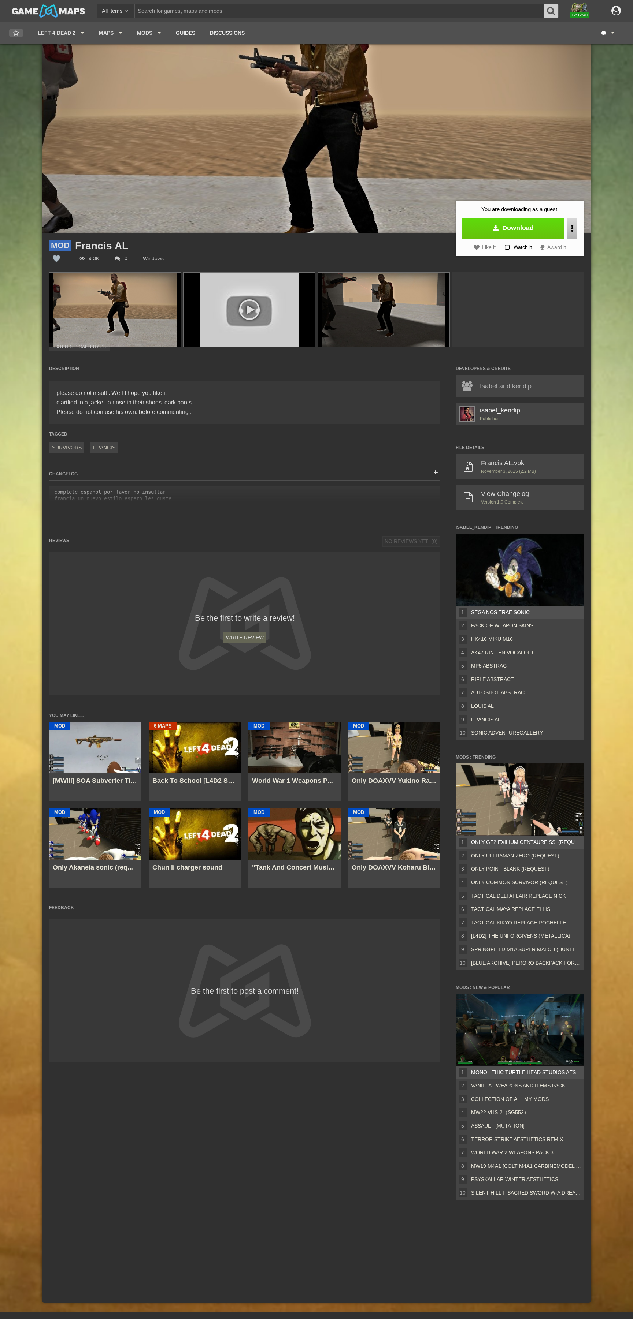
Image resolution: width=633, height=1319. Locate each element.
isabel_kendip (500, 410)
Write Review (245, 637)
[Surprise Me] (607, 33)
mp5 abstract (490, 666)
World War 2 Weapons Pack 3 (512, 1152)
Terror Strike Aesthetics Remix (517, 1139)
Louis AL (482, 706)
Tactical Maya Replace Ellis (510, 909)
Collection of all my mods (510, 1099)
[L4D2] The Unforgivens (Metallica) (520, 936)
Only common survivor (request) (519, 882)
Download (517, 228)
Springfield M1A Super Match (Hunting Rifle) (526, 949)
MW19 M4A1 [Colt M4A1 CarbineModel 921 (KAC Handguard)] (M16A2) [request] (526, 1166)
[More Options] (572, 228)
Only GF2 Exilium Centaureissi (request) (526, 842)
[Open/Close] (435, 473)
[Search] (551, 11)
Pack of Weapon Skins (502, 625)
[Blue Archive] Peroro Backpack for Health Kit (526, 963)
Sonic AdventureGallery (507, 733)
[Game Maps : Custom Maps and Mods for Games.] (48, 11)
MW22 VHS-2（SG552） (500, 1112)
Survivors (67, 448)
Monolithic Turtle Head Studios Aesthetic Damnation (526, 1072)
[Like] (56, 258)
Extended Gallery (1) (79, 347)
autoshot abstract (499, 692)
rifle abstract (492, 679)
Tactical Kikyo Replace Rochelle (518, 923)
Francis (104, 448)
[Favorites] (16, 33)
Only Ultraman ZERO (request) (515, 856)
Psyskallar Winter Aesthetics (514, 1179)
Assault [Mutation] (498, 1126)
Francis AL (486, 719)
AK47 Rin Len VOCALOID (502, 652)
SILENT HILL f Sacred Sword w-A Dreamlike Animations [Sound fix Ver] (526, 1193)
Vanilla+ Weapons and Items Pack (518, 1085)
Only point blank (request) (510, 869)
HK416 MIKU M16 (492, 639)
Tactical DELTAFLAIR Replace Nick (518, 896)
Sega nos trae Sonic (500, 612)
